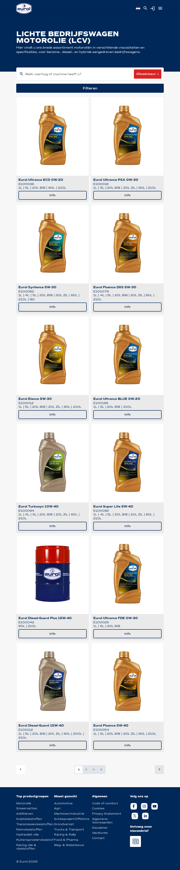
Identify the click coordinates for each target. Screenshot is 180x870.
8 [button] (101, 769)
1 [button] (79, 769)
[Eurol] (24, 8)
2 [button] (86, 769)
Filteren (90, 88)
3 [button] (94, 769)
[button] (159, 769)
